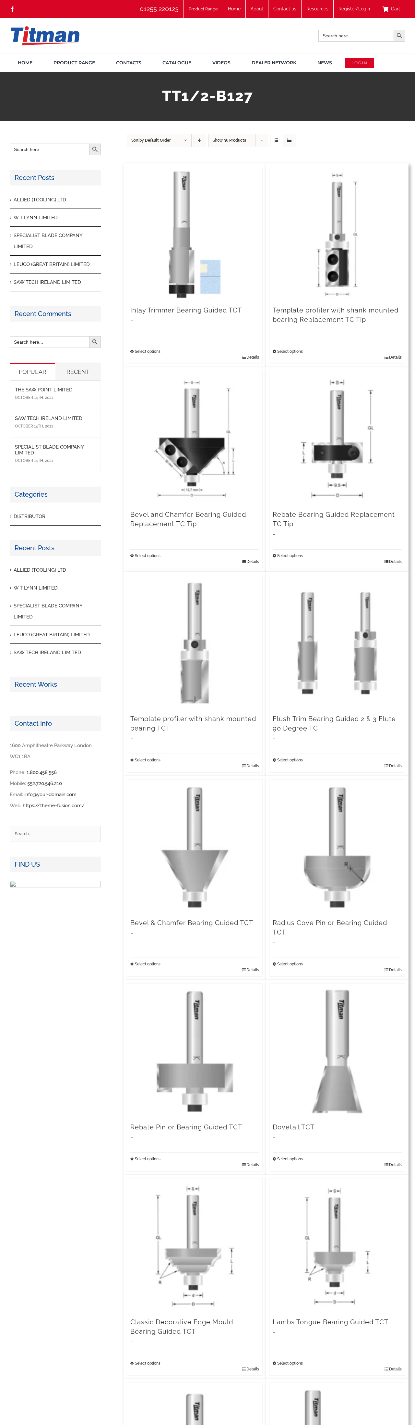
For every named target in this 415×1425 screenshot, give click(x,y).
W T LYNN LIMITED (36, 218)
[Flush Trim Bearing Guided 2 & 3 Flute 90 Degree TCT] (337, 643)
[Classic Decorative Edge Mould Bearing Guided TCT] (195, 1246)
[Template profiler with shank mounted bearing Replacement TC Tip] (337, 235)
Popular (32, 371)
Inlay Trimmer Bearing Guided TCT (186, 310)
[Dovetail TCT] (337, 1051)
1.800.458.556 (42, 772)
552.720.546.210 (44, 783)
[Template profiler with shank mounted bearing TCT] (195, 643)
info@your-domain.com (50, 794)
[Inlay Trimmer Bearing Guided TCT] (195, 235)
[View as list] (289, 140)
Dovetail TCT (293, 1127)
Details (252, 357)
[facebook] (12, 9)
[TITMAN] (44, 29)
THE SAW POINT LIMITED (44, 390)
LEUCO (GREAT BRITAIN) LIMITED (52, 264)
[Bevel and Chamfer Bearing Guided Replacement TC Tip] (195, 439)
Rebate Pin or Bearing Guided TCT (186, 1127)
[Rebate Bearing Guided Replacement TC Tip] (337, 439)
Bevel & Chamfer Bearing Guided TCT (191, 923)
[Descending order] (200, 140)
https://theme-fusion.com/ (54, 805)
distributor (29, 516)
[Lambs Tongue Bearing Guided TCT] (337, 1246)
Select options (147, 351)
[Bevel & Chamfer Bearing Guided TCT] (195, 847)
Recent (77, 371)
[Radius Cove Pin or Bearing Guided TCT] (337, 847)
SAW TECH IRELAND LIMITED (47, 282)
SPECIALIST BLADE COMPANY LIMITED (49, 450)
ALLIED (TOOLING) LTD (40, 200)
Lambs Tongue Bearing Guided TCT (330, 1322)
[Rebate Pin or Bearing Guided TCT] (195, 1051)
